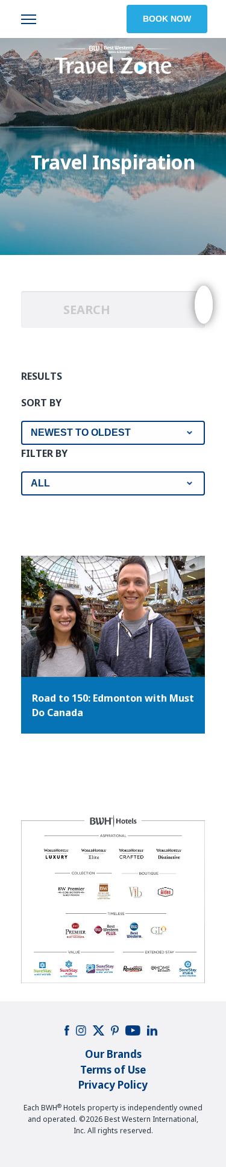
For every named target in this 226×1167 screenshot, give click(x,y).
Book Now (167, 19)
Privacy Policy (113, 1085)
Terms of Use (113, 1070)
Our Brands (113, 1054)
